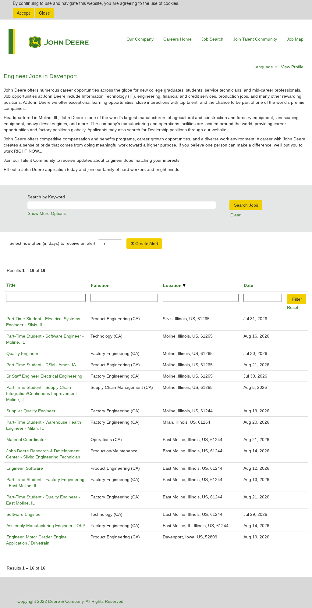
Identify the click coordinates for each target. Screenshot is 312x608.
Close (44, 13)
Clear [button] (235, 214)
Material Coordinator (26, 439)
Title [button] (11, 285)
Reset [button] (292, 307)
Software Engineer (24, 514)
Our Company (140, 39)
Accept (23, 13)
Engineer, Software (24, 468)
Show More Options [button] (47, 213)
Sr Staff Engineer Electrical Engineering (44, 376)
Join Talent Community (255, 39)
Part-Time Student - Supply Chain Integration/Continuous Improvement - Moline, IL (43, 393)
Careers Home (177, 39)
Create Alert (146, 243)
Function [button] (100, 285)
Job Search (212, 39)
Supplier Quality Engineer (30, 410)
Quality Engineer (22, 353)
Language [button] (264, 66)
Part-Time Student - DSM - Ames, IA (41, 364)
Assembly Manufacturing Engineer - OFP (45, 525)
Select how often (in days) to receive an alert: (53, 243)
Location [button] (173, 285)
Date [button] (248, 285)
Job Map (295, 39)
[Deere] (48, 42)
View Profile (292, 66)
